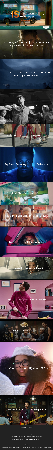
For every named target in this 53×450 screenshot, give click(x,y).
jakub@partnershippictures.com (34, 439)
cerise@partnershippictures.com (33, 442)
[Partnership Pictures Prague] (2, 1)
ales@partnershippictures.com (34, 436)
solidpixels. (49, 447)
